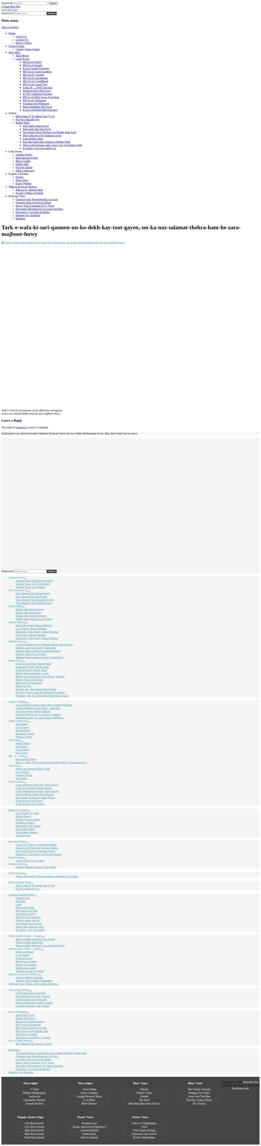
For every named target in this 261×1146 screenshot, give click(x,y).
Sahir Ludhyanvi (25, 170)
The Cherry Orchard (198, 1089)
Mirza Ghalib (23, 161)
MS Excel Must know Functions (41, 97)
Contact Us (22, 39)
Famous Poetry (24, 154)
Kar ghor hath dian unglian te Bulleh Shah (46, 141)
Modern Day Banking (28, 215)
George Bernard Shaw (89, 1096)
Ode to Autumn (89, 1137)
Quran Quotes (16, 46)
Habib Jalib (22, 164)
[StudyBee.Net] (10, 6)
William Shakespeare (34, 1092)
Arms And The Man (199, 1096)
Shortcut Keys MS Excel (37, 90)
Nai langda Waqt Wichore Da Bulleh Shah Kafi (49, 132)
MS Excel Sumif (32, 62)
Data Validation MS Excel (37, 106)
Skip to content (9, 27)
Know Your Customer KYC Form (35, 205)
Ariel (144, 1126)
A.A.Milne (89, 1099)
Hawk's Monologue (144, 1137)
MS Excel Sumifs (32, 65)
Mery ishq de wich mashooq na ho (42, 135)
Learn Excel (22, 58)
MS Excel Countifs (33, 74)
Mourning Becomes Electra (144, 1103)
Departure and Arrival (144, 1133)
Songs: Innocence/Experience (89, 1126)
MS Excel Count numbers (37, 71)
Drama (19, 177)
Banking (20, 218)
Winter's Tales (144, 1092)
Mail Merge (22, 55)
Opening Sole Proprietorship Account (37, 199)
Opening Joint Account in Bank (33, 202)
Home (12, 33)
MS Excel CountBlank (35, 81)
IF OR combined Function (37, 93)
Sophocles (34, 1096)
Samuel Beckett (34, 1103)
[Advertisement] (107, 300)
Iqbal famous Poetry (27, 157)
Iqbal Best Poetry (34, 1130)
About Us (21, 36)
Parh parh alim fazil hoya (37, 129)
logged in (21, 427)
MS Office (14, 52)
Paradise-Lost (89, 1123)
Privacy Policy (24, 42)
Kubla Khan (89, 1133)
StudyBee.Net (9, 9)
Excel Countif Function (36, 68)
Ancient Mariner (89, 1130)
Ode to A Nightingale (144, 1123)
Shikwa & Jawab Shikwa (23, 186)
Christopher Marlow (34, 1099)
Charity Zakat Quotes (28, 49)
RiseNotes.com (240, 1088)
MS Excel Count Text (35, 84)
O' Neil (34, 1089)
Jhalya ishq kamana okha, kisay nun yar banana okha (52, 145)
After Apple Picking (144, 1130)
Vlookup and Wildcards (36, 103)
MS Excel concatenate (35, 77)
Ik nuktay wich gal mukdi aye (39, 148)
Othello (144, 1089)
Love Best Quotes (34, 1126)
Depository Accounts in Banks (33, 212)
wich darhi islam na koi (36, 125)
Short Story (22, 180)
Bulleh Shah (22, 122)
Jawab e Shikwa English (29, 192)
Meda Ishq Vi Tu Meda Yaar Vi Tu (35, 116)
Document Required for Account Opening (39, 208)
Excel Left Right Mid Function (40, 109)
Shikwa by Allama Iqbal (29, 189)
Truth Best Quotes (34, 1137)
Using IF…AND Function (38, 87)
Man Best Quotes (34, 1133)
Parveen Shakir (24, 167)
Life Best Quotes (34, 1123)
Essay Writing (23, 183)
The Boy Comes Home (199, 1099)
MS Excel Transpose (34, 100)
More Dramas (89, 1103)
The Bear (144, 1099)
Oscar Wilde (89, 1089)
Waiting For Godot (199, 1092)
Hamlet (144, 1096)
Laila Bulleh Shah (33, 138)
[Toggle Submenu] (25, 578)
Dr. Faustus (199, 1103)
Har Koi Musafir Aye (27, 119)
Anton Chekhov (89, 1092)
